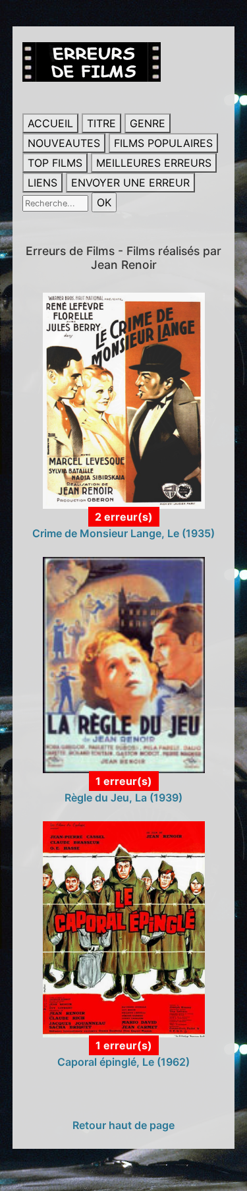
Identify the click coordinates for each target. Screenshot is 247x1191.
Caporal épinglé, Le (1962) (123, 1061)
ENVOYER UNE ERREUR (130, 182)
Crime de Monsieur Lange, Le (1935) (123, 533)
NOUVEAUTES (64, 143)
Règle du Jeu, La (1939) (123, 797)
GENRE (147, 123)
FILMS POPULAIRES (163, 143)
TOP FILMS (55, 162)
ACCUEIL (50, 123)
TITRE (101, 123)
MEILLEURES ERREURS (153, 162)
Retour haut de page (123, 1125)
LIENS (42, 182)
